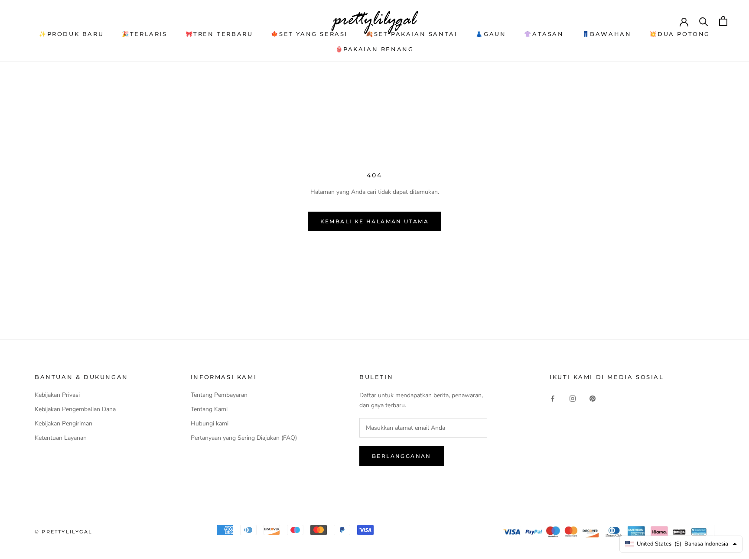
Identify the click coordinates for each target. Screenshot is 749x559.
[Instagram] (573, 398)
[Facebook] (553, 398)
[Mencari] (703, 21)
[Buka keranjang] (723, 21)
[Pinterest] (592, 398)
